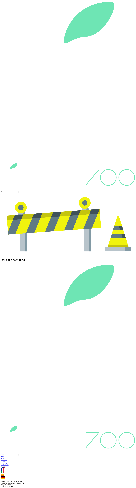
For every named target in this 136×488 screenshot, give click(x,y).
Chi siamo (4, 460)
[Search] (18, 192)
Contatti (3, 461)
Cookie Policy (5, 465)
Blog (2, 458)
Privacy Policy (5, 463)
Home (2, 456)
